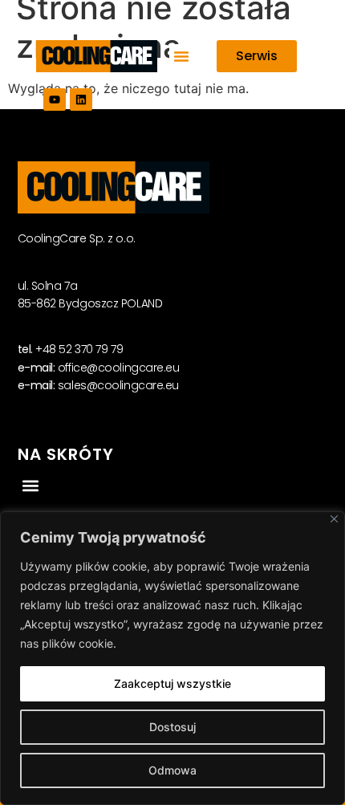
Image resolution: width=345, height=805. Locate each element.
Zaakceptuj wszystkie (172, 683)
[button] (181, 56)
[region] (172, 658)
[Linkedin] (81, 99)
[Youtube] (54, 99)
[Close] (334, 518)
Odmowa (172, 770)
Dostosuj (172, 727)
